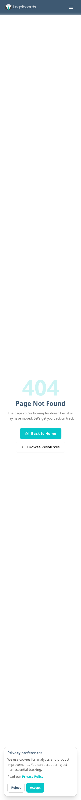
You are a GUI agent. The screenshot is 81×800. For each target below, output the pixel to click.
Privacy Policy (32, 776)
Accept (35, 787)
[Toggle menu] (71, 7)
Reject (16, 787)
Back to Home (43, 433)
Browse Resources (43, 447)
